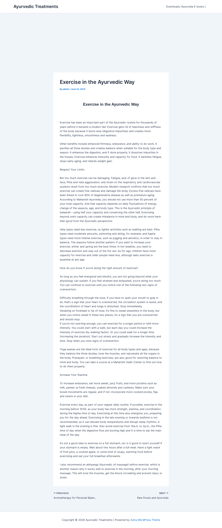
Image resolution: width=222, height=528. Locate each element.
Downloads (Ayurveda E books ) (186, 6)
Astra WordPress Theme (145, 519)
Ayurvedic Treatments (35, 6)
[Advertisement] (111, 37)
